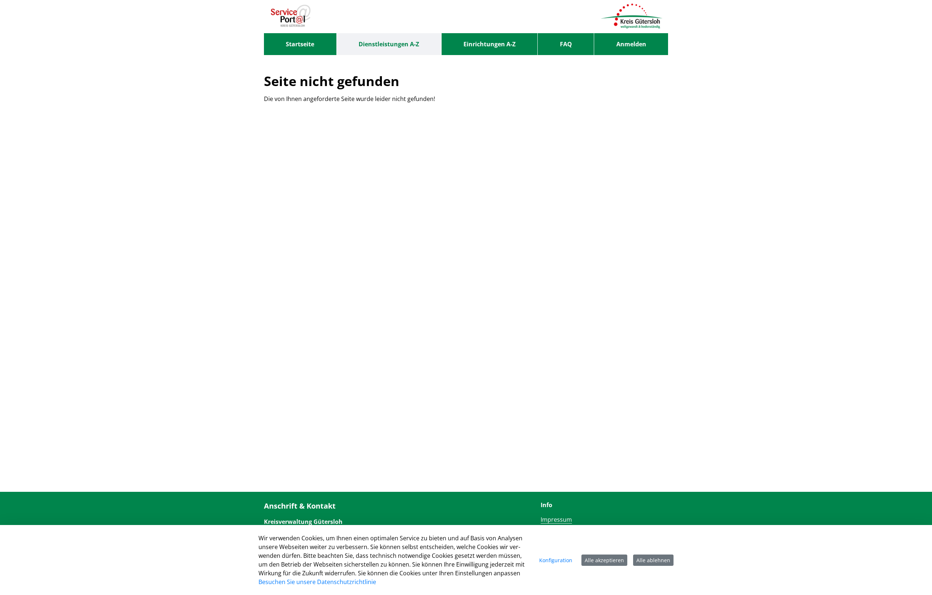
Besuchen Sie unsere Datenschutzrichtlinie (317, 582)
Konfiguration (555, 560)
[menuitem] (300, 44)
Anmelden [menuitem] (631, 44)
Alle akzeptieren (604, 560)
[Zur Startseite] (290, 16)
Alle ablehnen (653, 560)
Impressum (556, 520)
